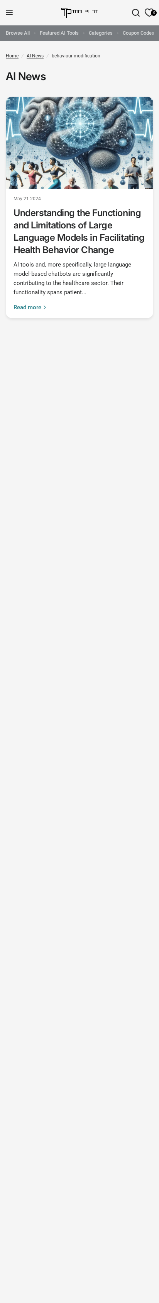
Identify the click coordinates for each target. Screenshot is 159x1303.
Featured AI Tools (59, 33)
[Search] (135, 12)
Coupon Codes (138, 33)
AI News (35, 56)
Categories (101, 33)
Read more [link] (27, 307)
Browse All (18, 33)
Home (12, 56)
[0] (147, 12)
